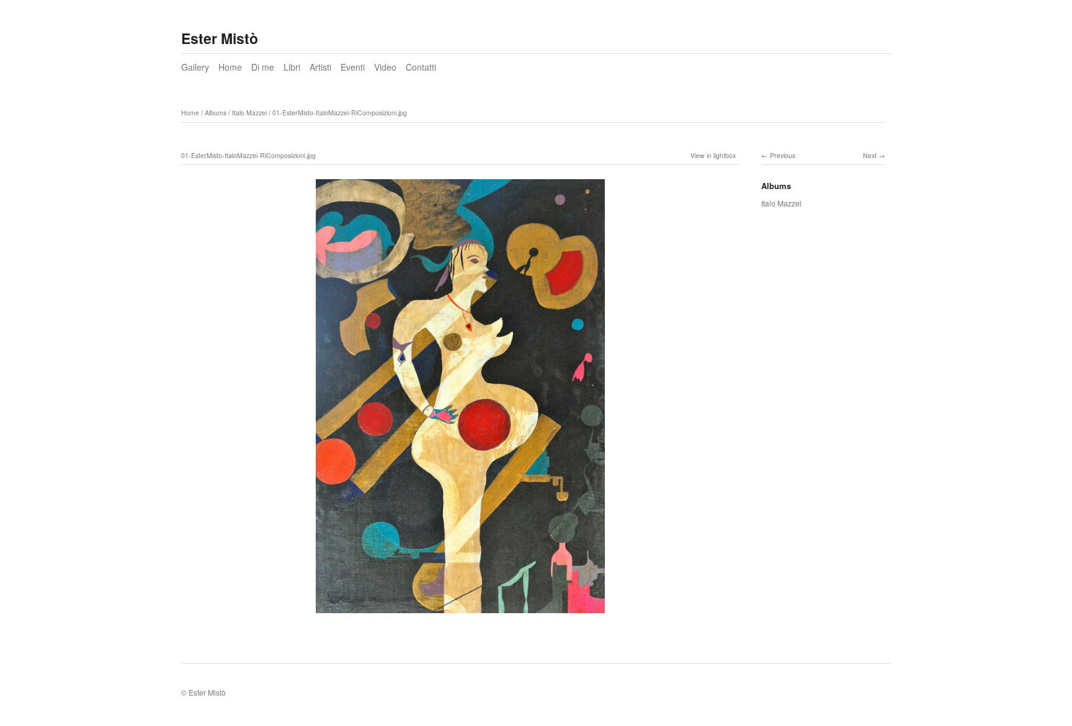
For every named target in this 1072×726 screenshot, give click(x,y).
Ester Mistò (219, 38)
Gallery (195, 67)
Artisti (320, 67)
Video (385, 67)
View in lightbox (713, 155)
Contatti (421, 67)
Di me (262, 67)
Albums (215, 112)
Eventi (353, 67)
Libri (292, 67)
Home (230, 67)
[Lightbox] (460, 614)
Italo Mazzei (249, 112)
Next (870, 155)
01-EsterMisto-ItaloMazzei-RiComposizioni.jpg (339, 112)
